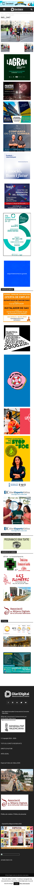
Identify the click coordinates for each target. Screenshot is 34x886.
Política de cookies (7, 814)
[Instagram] (12, 702)
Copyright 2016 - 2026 (9, 738)
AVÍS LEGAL (5, 753)
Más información (25, 883)
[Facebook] (8, 702)
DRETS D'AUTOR (6, 748)
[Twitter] (21, 702)
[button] (31, 9)
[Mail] (17, 702)
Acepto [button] (16, 883)
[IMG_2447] (17, 41)
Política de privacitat (20, 814)
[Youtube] (25, 702)
